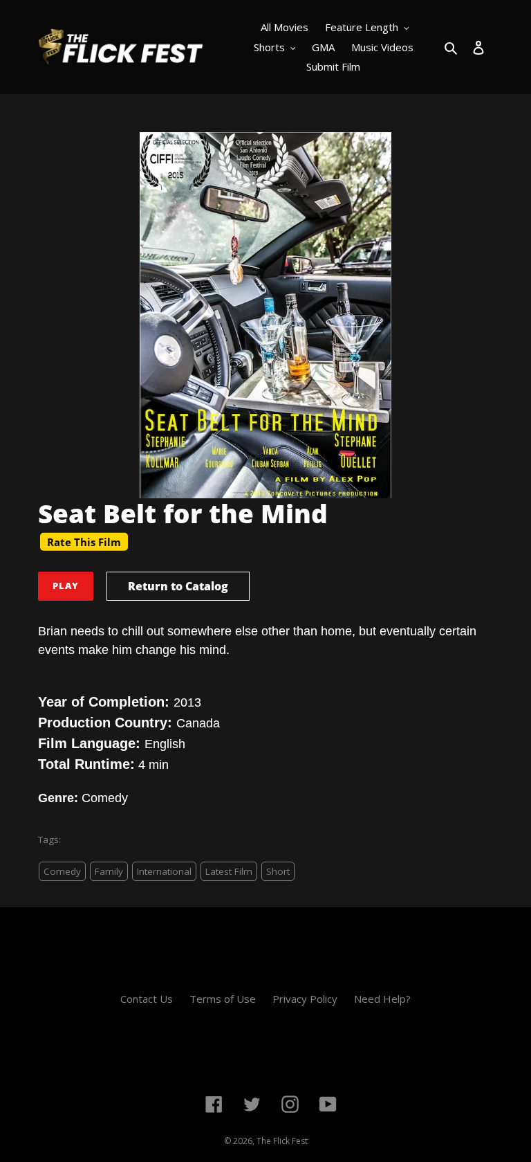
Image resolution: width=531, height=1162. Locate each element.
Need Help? (382, 999)
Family (109, 871)
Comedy (62, 871)
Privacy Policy (304, 999)
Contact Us (146, 999)
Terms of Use (222, 999)
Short (278, 871)
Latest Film (228, 871)
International (164, 871)
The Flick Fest (282, 1141)
